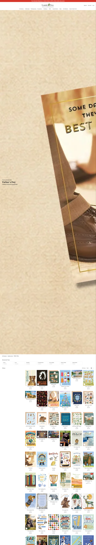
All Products (4, 355)
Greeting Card (10, 355)
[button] (88, 368)
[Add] (34, 384)
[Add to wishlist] (26, 384)
